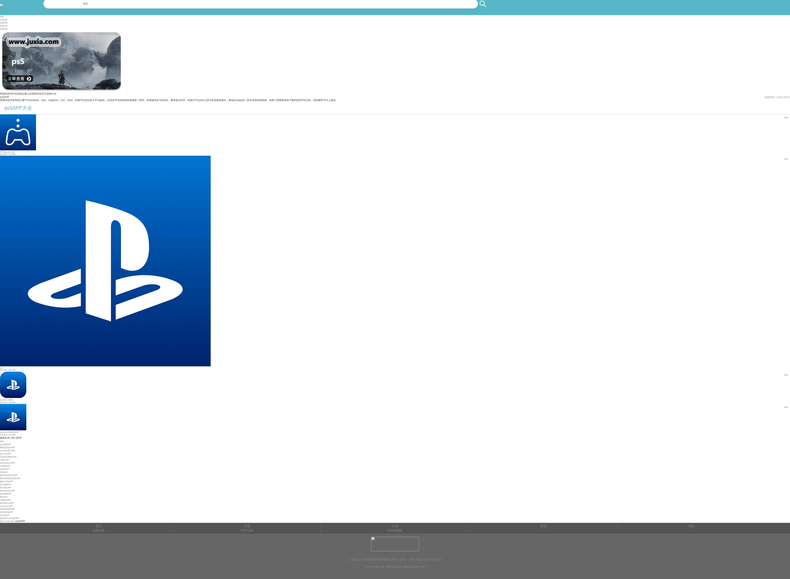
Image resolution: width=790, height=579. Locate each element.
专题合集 (3, 29)
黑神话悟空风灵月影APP (10, 478)
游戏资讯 (3, 26)
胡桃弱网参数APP (7, 509)
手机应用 (3, 23)
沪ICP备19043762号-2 (425, 559)
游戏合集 (99, 530)
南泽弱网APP (5, 485)
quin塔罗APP (5, 444)
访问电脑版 (395, 530)
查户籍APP (4, 515)
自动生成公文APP (7, 463)
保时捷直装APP (6, 512)
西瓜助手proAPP (7, 503)
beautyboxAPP (6, 506)
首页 (2, 17)
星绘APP (3, 497)
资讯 (543, 526)
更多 (2, 441)
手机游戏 (3, 20)
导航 (691, 526)
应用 (395, 526)
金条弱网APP (5, 494)
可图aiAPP (4, 460)
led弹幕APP (5, 466)
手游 (247, 526)
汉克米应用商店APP (8, 457)
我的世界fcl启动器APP (9, 518)
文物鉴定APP (5, 500)
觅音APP (3, 472)
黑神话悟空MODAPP (8, 475)
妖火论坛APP (5, 454)
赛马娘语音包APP (7, 491)
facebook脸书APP (7, 451)
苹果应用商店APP (7, 448)
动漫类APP (4, 469)
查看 (786, 118)
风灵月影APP (5, 488)
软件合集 (10, 521)
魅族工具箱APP (6, 481)
